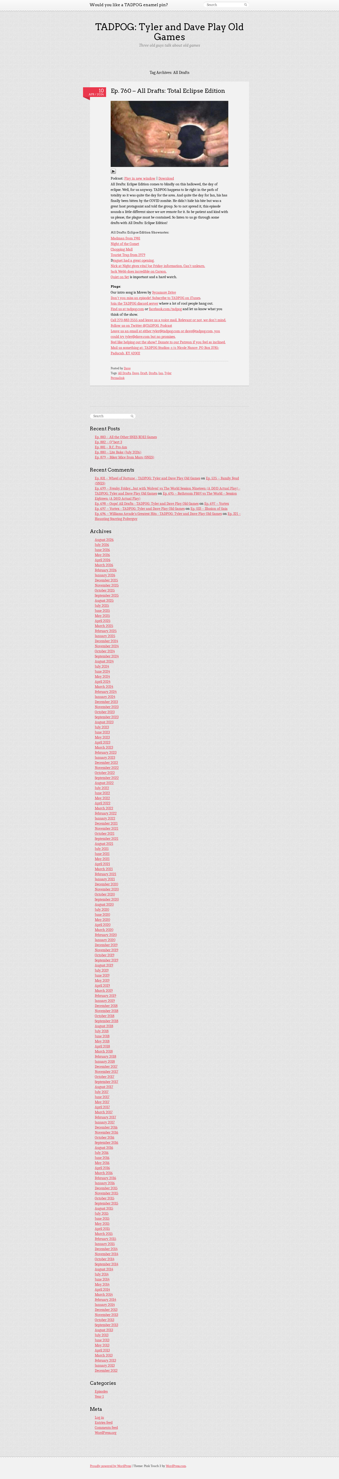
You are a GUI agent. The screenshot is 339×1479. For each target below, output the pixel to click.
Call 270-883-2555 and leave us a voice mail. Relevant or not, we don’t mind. (168, 320)
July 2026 (102, 545)
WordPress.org (105, 1433)
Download (166, 178)
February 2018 (105, 1056)
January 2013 (105, 1365)
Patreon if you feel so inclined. (203, 342)
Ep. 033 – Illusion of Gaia (209, 509)
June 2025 (102, 611)
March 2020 (104, 930)
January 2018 (105, 1061)
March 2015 (104, 1234)
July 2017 (102, 1092)
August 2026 (104, 540)
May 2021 (102, 859)
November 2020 (107, 889)
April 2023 (102, 742)
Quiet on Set (120, 277)
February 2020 (106, 935)
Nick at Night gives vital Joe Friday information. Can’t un (153, 266)
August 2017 (104, 1087)
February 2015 (105, 1239)
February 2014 (105, 1300)
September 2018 (106, 1021)
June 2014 (102, 1279)
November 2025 (107, 585)
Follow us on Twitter (127, 326)
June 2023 (102, 732)
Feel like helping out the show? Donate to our (145, 342)
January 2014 (105, 1305)
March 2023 (104, 747)
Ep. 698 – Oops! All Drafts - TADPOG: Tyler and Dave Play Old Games (147, 504)
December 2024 (106, 641)
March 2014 (104, 1294)
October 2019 (104, 955)
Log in (99, 1417)
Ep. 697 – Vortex (216, 504)
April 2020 (102, 925)
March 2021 (104, 869)
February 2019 (105, 996)
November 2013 (106, 1315)
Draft (143, 373)
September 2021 (106, 839)
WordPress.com (176, 1466)
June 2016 (102, 1158)
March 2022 (104, 808)
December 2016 (106, 1127)
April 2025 (102, 621)
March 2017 (104, 1112)
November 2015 (106, 1193)
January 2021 (105, 879)
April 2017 (102, 1107)
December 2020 (106, 884)
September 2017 (106, 1082)
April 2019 (102, 985)
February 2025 (106, 631)
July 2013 (101, 1335)
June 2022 (102, 793)
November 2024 (107, 646)
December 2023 (106, 702)
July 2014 (102, 1274)
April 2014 (102, 1289)
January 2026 (105, 575)
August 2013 (104, 1330)
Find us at (119, 309)
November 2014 (106, 1254)
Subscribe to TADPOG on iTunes (176, 298)
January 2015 (105, 1244)
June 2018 (102, 1036)
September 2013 (106, 1325)
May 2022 (102, 798)
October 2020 (105, 894)
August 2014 (104, 1269)
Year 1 (99, 1396)
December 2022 (106, 763)
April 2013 (102, 1350)
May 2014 (102, 1284)
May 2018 (102, 1041)
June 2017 (102, 1097)
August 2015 (104, 1208)
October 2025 (105, 590)
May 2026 (102, 555)
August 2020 (104, 904)
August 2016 (104, 1148)
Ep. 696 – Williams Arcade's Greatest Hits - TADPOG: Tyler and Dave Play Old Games (158, 514)
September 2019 (106, 960)
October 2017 (104, 1077)
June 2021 (102, 854)
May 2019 (102, 980)
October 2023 (105, 712)
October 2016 (104, 1137)
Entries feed (104, 1423)
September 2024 (107, 656)
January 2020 (105, 940)
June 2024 (102, 671)
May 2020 (102, 920)
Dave (127, 368)
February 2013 (105, 1360)
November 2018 (106, 1011)
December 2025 (106, 580)
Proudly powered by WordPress (110, 1466)
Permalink (118, 378)
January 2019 (105, 1001)
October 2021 (104, 833)
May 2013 (102, 1345)
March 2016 (104, 1173)
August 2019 (104, 965)
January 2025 (105, 636)
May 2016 (102, 1163)
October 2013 (104, 1320)
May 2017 (102, 1102)
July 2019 (102, 970)
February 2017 (105, 1117)
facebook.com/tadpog (165, 309)
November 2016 (106, 1132)
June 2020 (102, 915)
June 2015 (102, 1218)
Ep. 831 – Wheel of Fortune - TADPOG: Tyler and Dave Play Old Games (147, 478)
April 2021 (102, 864)
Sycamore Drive (164, 292)
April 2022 (102, 803)
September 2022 (107, 778)
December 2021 (106, 823)
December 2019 (106, 945)
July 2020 (102, 909)
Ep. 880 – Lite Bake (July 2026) (118, 452)
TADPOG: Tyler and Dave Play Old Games (169, 31)
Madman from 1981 (125, 238)
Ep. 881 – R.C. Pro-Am (111, 447)
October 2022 (105, 773)
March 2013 (104, 1355)
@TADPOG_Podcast (157, 326)
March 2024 (104, 687)
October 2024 (105, 651)
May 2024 (102, 676)
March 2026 (104, 565)
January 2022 (105, 818)
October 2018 (104, 1016)
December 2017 (106, 1067)
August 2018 (104, 1026)
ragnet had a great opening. (133, 260)
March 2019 (104, 991)
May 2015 (102, 1224)
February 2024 (106, 692)
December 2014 (106, 1249)
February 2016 (105, 1178)
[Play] (113, 173)
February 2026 (106, 570)
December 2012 (106, 1370)
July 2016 (102, 1153)
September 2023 (107, 717)
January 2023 (105, 758)
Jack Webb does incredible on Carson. (139, 271)
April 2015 (102, 1229)
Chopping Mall (122, 249)
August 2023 (104, 722)
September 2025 (107, 595)
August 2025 (104, 600)
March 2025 (104, 626)
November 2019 (106, 950)
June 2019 (102, 975)
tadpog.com (135, 309)
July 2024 (102, 666)
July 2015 (102, 1213)
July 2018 (102, 1031)
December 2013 (106, 1310)
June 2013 (102, 1340)
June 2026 (102, 550)
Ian (160, 373)
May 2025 (102, 616)
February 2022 (106, 813)
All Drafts (124, 373)
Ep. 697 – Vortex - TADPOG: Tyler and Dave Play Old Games (140, 509)
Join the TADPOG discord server (134, 303)
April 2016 (102, 1168)
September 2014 (106, 1264)
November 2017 (106, 1072)
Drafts (153, 373)
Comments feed (106, 1428)
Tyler (168, 373)
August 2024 (104, 661)
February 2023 (105, 752)
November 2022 (107, 768)
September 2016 (106, 1143)
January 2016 (105, 1183)
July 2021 (102, 849)
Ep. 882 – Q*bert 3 (108, 442)
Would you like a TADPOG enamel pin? (128, 5)
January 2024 (105, 697)
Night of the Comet (125, 244)
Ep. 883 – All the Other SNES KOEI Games (126, 437)
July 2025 (102, 606)
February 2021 (105, 874)
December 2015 (106, 1188)
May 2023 (102, 737)
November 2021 (106, 828)
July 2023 (102, 727)
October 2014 (104, 1259)
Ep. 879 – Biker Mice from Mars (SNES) (124, 457)
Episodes (101, 1391)
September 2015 (106, 1203)
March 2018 (104, 1051)
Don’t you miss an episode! (131, 298)
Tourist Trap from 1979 (128, 255)
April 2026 (102, 560)
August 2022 (104, 783)
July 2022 (102, 788)
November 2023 (107, 707)
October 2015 (104, 1198)
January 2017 (105, 1122)
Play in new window (139, 178)
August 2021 (104, 844)
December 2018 (106, 1006)
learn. (200, 266)
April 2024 (102, 682)
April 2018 (102, 1046)
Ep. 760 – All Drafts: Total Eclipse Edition (168, 90)
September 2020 (107, 899)
